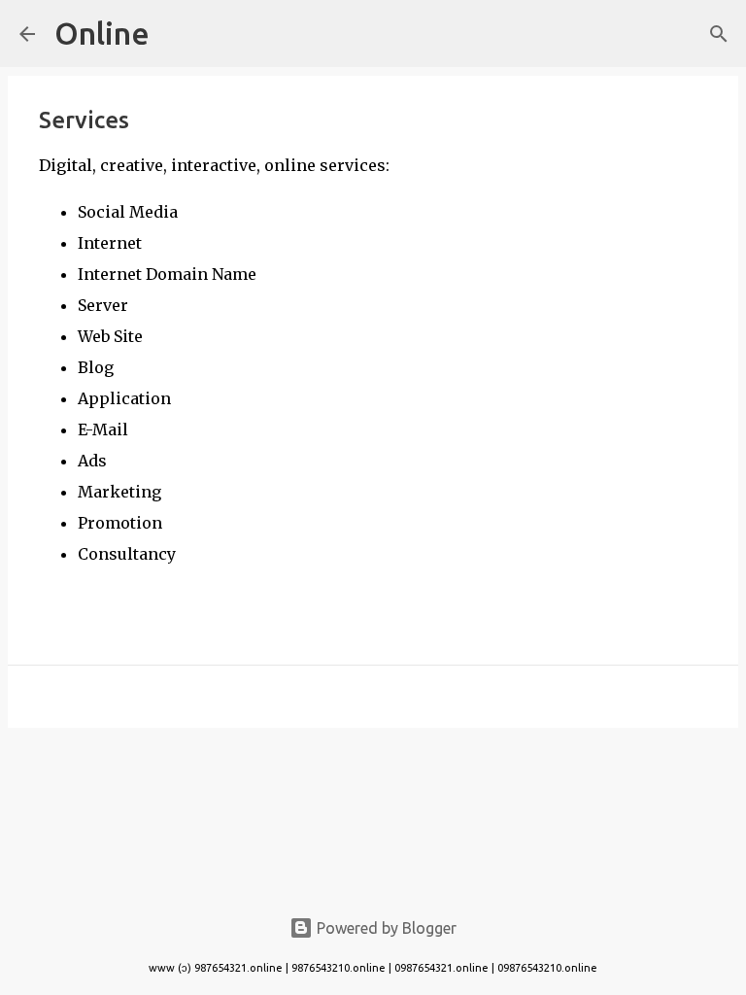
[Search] (718, 34)
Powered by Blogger (385, 928)
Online (102, 33)
